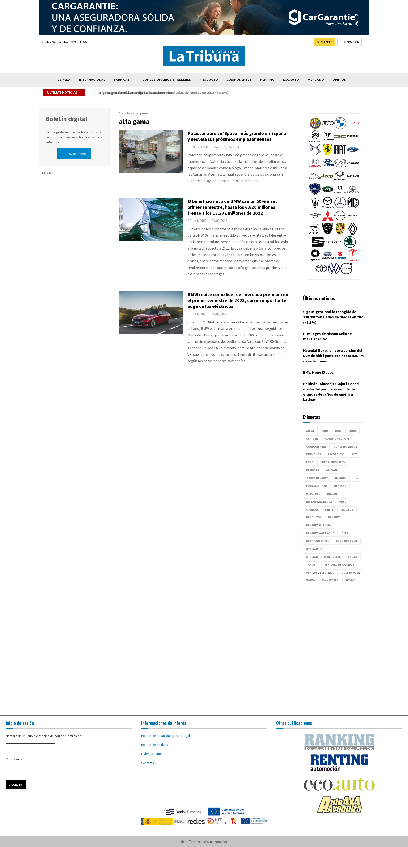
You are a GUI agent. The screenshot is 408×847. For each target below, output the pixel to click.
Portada (124, 113)
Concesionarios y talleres (166, 80)
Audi (325, 430)
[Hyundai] (328, 167)
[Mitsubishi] (328, 220)
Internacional (92, 80)
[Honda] (315, 167)
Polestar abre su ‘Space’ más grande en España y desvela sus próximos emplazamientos (236, 136)
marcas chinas (316, 486)
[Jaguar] (315, 181)
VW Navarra (330, 580)
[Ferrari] (328, 154)
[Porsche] (340, 233)
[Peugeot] (328, 233)
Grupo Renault (317, 478)
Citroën (312, 438)
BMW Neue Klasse (318, 372)
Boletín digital (66, 118)
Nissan (332, 493)
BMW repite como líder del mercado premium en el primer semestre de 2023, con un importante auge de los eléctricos (237, 300)
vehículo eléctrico (320, 572)
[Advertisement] (204, 650)
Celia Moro (196, 220)
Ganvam (331, 470)
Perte (329, 509)
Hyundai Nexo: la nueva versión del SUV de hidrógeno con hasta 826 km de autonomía (333, 355)
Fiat (354, 454)
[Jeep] (327, 181)
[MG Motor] (353, 207)
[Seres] (333, 247)
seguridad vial (346, 541)
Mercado (315, 80)
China (352, 430)
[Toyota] (321, 273)
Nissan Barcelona (319, 501)
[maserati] (315, 207)
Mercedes (313, 493)
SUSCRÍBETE (324, 42)
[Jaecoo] (353, 167)
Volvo (310, 580)
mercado (340, 486)
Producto (209, 80)
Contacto (147, 763)
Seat (345, 533)
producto (313, 517)
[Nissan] (340, 220)
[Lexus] (353, 194)
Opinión (339, 80)
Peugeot (346, 509)
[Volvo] (346, 273)
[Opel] (315, 233)
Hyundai (341, 478)
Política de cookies (154, 744)
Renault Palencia (318, 525)
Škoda (349, 580)
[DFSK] (353, 141)
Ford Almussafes (332, 462)
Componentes (239, 80)
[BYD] (353, 128)
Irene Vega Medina (202, 147)
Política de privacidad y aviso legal (165, 736)
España (64, 80)
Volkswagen (351, 572)
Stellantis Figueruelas (323, 556)
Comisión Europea (338, 438)
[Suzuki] (340, 260)
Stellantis (314, 549)
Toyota (311, 564)
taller (352, 556)
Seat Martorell (317, 541)
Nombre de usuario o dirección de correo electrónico (43, 736)
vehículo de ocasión (339, 564)
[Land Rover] (328, 194)
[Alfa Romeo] (315, 128)
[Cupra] (328, 141)
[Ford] (353, 154)
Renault (334, 517)
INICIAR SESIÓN (350, 42)
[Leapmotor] (340, 194)
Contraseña (14, 759)
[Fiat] (340, 154)
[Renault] (353, 233)
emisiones (313, 454)
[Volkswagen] (334, 273)
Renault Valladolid (320, 533)
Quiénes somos (152, 753)
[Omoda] (353, 220)
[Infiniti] (340, 167)
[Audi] (328, 128)
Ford (309, 462)
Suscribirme (77, 153)
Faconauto (336, 454)
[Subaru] (328, 260)
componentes (316, 446)
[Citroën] (315, 141)
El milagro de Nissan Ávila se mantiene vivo (134, 92)
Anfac (310, 430)
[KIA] (352, 181)
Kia (356, 478)
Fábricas (122, 80)
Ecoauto (291, 80)
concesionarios (345, 446)
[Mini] (315, 220)
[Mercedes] (340, 207)
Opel (342, 501)
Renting (267, 80)
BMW (338, 430)
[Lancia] (315, 194)
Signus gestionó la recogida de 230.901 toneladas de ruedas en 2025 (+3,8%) (334, 317)
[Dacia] (340, 141)
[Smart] (315, 260)
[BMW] (340, 128)
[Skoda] (350, 247)
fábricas (312, 470)
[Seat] (318, 247)
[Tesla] (353, 260)
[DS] (315, 154)
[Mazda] (328, 207)
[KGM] (340, 181)
